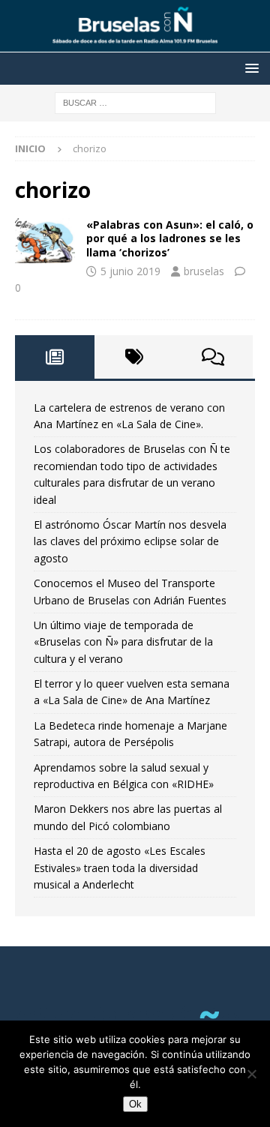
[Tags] (134, 357)
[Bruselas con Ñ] (135, 44)
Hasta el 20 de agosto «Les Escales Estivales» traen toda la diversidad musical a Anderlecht (120, 868)
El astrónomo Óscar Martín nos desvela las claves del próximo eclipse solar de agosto (130, 541)
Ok (135, 1104)
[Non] (251, 1073)
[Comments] (213, 357)
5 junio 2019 (130, 271)
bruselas (204, 271)
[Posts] (54, 357)
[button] (249, 67)
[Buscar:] (135, 101)
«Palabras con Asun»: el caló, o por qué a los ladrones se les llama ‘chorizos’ (170, 238)
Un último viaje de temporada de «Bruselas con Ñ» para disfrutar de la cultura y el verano (123, 642)
